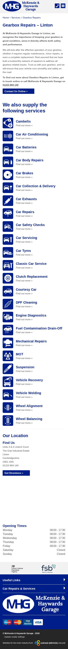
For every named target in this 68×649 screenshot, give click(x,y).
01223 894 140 (10, 85)
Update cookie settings (14, 637)
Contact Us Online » (16, 91)
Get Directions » (13, 473)
